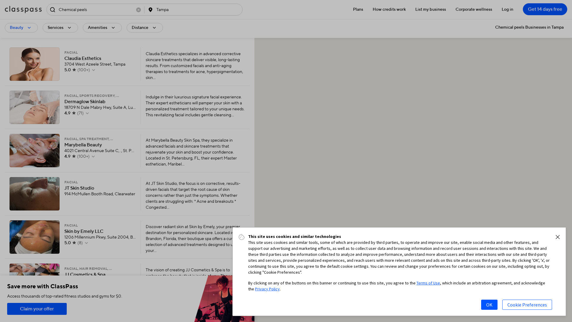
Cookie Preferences (527, 305)
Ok (489, 305)
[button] (558, 237)
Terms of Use (428, 283)
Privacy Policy (267, 289)
